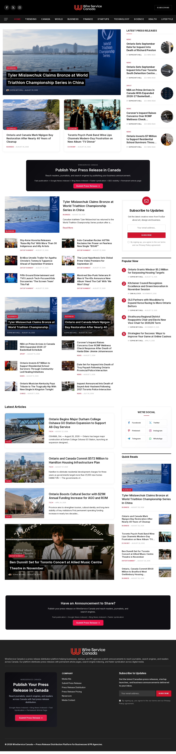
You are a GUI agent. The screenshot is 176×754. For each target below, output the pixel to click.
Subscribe (163, 7)
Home (17, 19)
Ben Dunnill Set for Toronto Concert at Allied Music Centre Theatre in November (137, 554)
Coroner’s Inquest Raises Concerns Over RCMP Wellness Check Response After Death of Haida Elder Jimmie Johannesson (141, 116)
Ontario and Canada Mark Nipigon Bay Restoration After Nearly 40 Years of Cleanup (29, 138)
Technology (121, 19)
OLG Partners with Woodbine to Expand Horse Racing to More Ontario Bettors (149, 302)
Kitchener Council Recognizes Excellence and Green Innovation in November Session (148, 286)
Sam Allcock (135, 293)
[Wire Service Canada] (88, 7)
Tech (8, 442)
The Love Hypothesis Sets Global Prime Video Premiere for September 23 (95, 260)
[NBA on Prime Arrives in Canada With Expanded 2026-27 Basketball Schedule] (167, 93)
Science (139, 19)
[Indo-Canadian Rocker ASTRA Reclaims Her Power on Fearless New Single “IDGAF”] (68, 243)
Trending (31, 19)
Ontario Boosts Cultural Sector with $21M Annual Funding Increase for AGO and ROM (78, 496)
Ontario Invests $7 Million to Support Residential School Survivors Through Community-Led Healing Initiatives (142, 139)
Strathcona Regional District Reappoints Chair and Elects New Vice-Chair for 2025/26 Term (147, 319)
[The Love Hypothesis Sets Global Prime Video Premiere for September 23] (68, 260)
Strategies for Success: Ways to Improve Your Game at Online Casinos (149, 335)
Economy (73, 129)
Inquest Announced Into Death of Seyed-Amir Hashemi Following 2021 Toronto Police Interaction (95, 386)
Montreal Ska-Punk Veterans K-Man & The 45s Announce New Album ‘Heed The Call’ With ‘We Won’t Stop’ (94, 280)
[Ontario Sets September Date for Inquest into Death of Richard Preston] (167, 47)
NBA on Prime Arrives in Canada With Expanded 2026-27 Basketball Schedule (141, 93)
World (59, 19)
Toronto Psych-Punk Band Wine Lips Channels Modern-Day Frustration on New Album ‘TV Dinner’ (90, 138)
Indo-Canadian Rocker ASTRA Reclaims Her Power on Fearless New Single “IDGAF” (94, 243)
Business (73, 19)
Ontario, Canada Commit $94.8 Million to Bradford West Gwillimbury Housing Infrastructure (137, 572)
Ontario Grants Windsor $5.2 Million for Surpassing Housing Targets (148, 271)
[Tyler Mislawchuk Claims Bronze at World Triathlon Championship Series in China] (62, 62)
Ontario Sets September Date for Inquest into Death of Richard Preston (141, 46)
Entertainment (27, 250)
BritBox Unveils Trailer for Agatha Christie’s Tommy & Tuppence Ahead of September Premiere (38, 260)
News (129, 39)
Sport (129, 85)
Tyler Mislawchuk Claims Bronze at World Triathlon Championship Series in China (88, 206)
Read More (68, 228)
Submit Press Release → (88, 186)
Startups (103, 19)
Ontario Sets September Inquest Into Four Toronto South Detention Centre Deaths (142, 70)
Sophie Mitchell (16, 90)
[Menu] (6, 19)
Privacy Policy (145, 245)
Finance (88, 19)
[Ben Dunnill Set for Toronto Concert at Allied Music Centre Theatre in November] (59, 552)
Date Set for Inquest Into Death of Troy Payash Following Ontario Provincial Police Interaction (95, 367)
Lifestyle (167, 19)
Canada (45, 19)
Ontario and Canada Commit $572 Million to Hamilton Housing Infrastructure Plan (78, 460)
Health (152, 19)
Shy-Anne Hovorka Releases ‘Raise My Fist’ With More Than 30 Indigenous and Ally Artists (38, 243)
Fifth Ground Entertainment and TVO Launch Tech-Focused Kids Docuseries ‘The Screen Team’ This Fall (37, 280)
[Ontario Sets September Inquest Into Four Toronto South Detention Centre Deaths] (167, 70)
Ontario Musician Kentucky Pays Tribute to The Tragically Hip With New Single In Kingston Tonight (38, 386)
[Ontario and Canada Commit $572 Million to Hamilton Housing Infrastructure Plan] (24, 468)
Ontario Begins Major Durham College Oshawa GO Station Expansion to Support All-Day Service (77, 423)
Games (22, 393)
